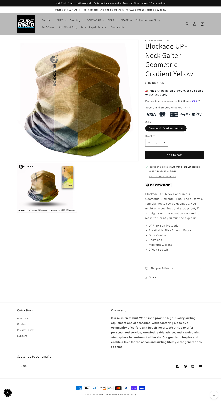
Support (22, 335)
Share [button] (152, 277)
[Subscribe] (74, 366)
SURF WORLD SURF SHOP (105, 394)
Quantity (150, 136)
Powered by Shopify (127, 394)
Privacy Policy (25, 330)
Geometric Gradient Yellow (166, 128)
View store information (162, 176)
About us (22, 318)
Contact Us (24, 324)
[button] (47, 20)
